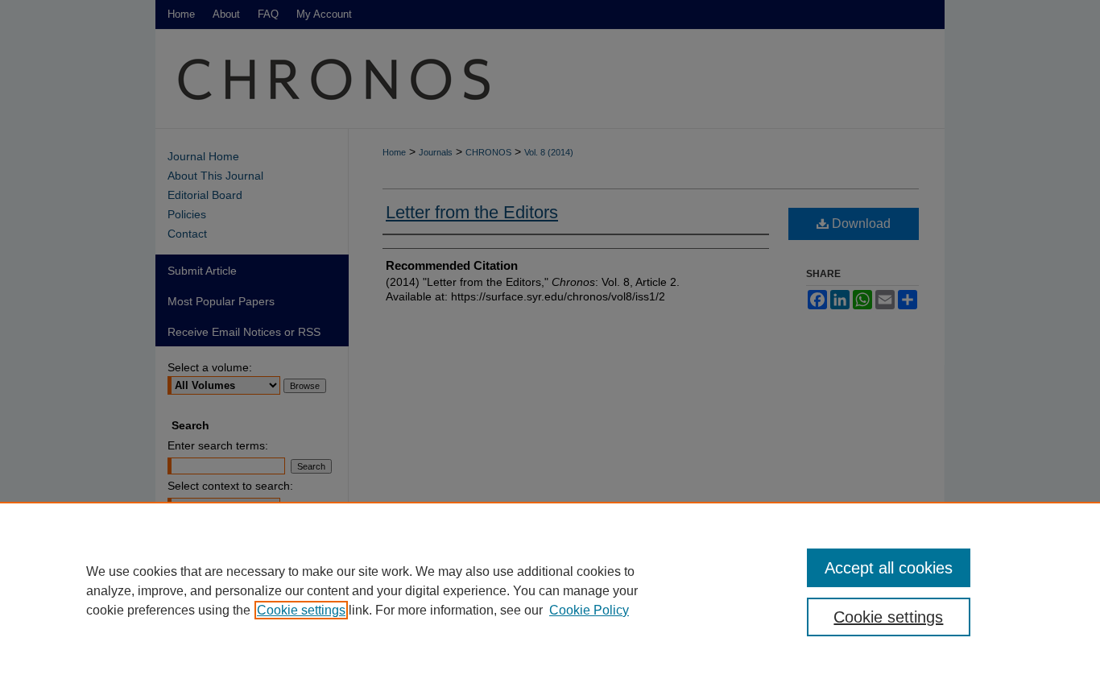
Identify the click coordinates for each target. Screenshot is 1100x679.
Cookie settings (301, 610)
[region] (550, 590)
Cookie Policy (589, 610)
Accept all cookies (889, 568)
